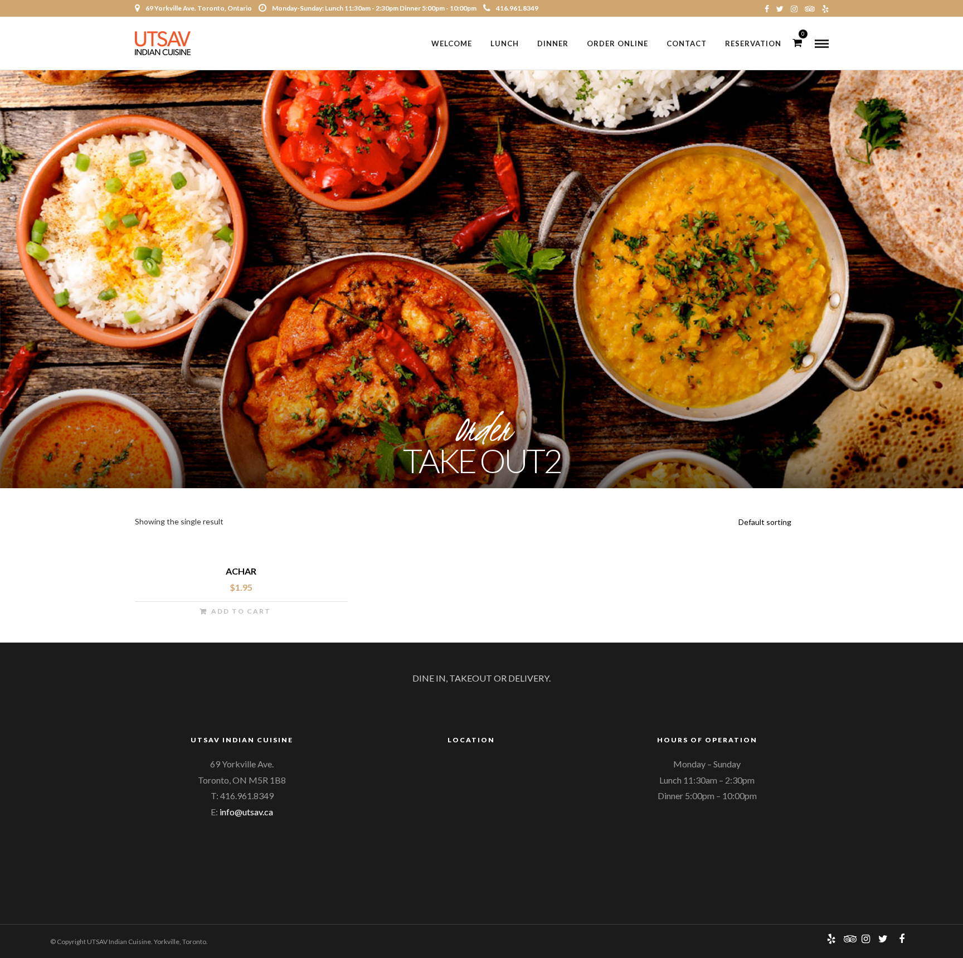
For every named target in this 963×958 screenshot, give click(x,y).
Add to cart (241, 611)
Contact (687, 43)
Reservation (753, 43)
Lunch (504, 43)
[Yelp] (825, 8)
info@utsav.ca (246, 811)
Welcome (451, 43)
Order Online (617, 43)
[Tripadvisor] (810, 8)
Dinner (552, 43)
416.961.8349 (517, 8)
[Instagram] (794, 8)
